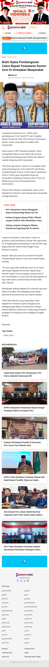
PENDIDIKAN (6, 627)
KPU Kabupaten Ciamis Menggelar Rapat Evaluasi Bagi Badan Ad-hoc (22, 211)
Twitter (24, 584)
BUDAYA (5, 599)
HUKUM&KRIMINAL (31, 607)
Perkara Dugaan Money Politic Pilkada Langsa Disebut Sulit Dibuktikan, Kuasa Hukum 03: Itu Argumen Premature (24, 219)
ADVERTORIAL (6, 591)
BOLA (26, 595)
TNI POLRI (5, 643)
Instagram (21, 584)
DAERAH (42, 33)
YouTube (28, 584)
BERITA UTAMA (25, 33)
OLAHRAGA (28, 615)
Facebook (17, 584)
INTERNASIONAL (7, 611)
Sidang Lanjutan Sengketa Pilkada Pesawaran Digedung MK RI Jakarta (22, 227)
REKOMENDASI (7, 639)
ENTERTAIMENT (30, 603)
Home (4, 57)
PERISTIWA (28, 627)
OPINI (4, 619)
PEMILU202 (6, 623)
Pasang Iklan (29, 649)
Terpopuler (6, 38)
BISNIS (4, 595)
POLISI (27, 631)
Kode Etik (5, 657)
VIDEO (27, 643)
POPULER (28, 635)
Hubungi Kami (7, 653)
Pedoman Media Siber (32, 657)
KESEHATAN (29, 611)
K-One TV (33, 27)
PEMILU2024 (9, 335)
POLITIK (4, 635)
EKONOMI (5, 603)
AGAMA (8, 33)
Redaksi (5, 649)
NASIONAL (5, 615)
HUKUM (4, 607)
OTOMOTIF (28, 619)
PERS (4, 631)
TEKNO (27, 639)
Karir (26, 653)
